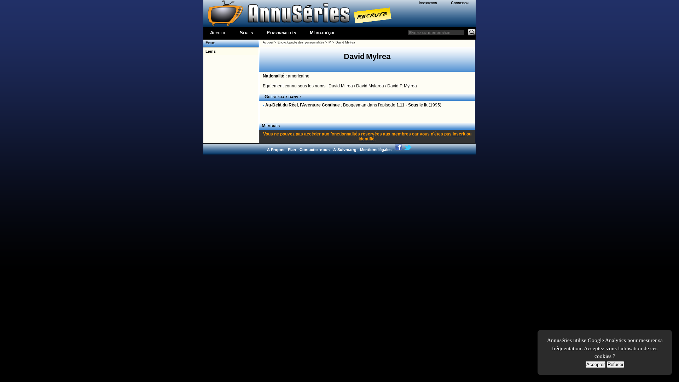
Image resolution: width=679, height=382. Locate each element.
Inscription (428, 3)
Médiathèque (322, 32)
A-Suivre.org (344, 149)
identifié (367, 139)
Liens (209, 51)
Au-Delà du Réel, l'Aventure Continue (302, 105)
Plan (292, 149)
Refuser (615, 364)
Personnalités (281, 32)
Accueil (218, 32)
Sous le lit (418, 105)
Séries (246, 32)
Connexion (460, 3)
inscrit (459, 134)
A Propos (275, 149)
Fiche (209, 42)
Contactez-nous (315, 149)
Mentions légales (375, 149)
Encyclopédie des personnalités (301, 42)
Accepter (595, 364)
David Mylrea (345, 42)
